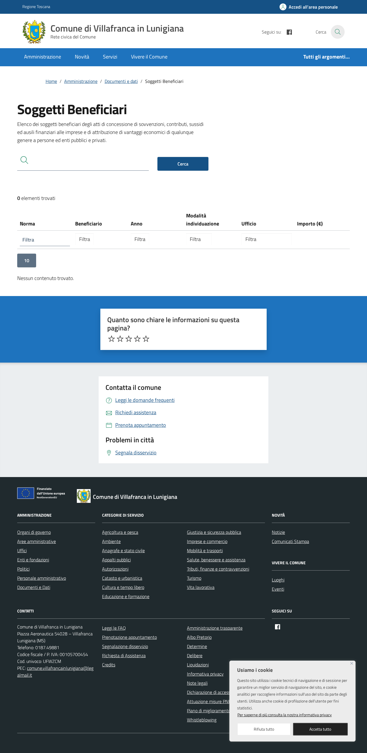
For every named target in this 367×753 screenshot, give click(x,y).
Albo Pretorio (199, 637)
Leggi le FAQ (114, 627)
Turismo (194, 578)
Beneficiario (88, 223)
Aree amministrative (36, 541)
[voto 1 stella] (111, 338)
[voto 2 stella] (120, 338)
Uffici (22, 550)
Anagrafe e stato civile (123, 550)
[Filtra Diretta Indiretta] (199, 239)
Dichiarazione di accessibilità (213, 692)
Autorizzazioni (115, 568)
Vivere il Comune (149, 57)
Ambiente (111, 541)
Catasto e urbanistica (122, 578)
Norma (27, 223)
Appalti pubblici (116, 559)
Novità (82, 57)
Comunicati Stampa (290, 541)
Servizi (110, 57)
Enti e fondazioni (33, 559)
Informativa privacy (205, 673)
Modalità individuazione (202, 219)
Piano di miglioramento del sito (216, 710)
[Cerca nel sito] (338, 32)
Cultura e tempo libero (123, 587)
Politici (23, 568)
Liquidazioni (198, 664)
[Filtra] (84, 239)
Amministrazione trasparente (215, 627)
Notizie (278, 532)
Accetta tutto (320, 729)
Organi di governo (34, 532)
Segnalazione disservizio (125, 646)
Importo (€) (310, 223)
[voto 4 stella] (137, 338)
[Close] (351, 663)
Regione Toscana (36, 6)
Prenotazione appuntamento (129, 637)
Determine (197, 646)
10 (26, 260)
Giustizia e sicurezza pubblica (214, 532)
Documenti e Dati (33, 587)
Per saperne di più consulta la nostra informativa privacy (284, 715)
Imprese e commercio (207, 541)
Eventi (278, 588)
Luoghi (278, 579)
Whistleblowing (201, 719)
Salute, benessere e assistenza (216, 559)
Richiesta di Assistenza (124, 655)
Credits (108, 664)
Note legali (197, 683)
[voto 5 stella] (146, 338)
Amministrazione (42, 57)
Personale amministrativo (41, 578)
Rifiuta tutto (264, 729)
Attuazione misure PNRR (210, 701)
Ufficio (248, 223)
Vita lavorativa (200, 587)
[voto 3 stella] (128, 338)
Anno (136, 223)
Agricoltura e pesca (120, 532)
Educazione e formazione (125, 596)
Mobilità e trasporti (205, 550)
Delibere (194, 655)
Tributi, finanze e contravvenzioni (218, 568)
